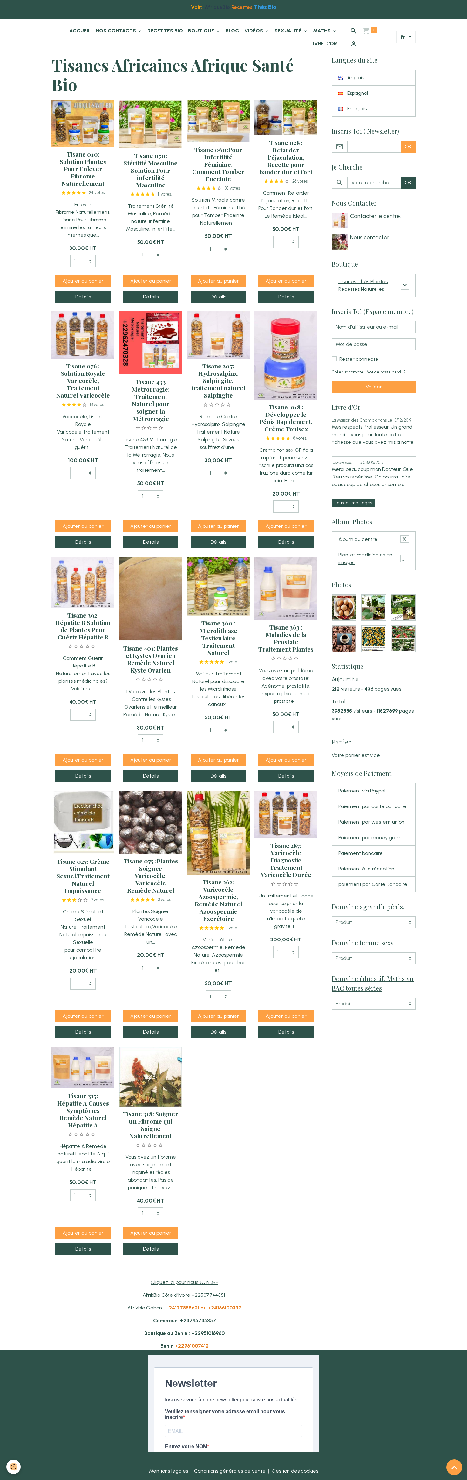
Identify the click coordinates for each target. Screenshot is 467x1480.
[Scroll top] (454, 1467)
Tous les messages (353, 503)
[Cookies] (13, 1467)
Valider (374, 387)
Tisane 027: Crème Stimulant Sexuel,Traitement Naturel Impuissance (83, 876)
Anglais (355, 77)
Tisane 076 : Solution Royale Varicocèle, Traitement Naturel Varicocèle (83, 380)
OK (408, 146)
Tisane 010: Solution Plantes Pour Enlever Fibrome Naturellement (83, 168)
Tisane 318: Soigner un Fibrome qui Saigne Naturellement (150, 1125)
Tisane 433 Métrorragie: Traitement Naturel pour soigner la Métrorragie (151, 400)
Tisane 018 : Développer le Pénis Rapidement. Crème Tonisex (286, 418)
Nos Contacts (116, 31)
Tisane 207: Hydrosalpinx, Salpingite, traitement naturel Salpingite (218, 380)
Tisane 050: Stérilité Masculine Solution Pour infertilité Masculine (151, 170)
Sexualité (288, 31)
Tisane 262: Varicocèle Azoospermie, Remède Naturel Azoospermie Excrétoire (218, 900)
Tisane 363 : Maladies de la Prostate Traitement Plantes (286, 638)
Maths (322, 31)
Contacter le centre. (375, 216)
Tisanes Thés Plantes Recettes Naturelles (363, 285)
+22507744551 (209, 1295)
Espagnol (357, 93)
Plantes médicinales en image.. (373, 558)
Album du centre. (372, 539)
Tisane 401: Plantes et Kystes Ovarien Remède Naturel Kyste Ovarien (150, 659)
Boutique (201, 31)
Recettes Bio (165, 31)
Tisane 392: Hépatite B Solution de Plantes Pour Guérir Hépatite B (83, 626)
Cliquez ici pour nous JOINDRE (184, 1282)
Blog (232, 31)
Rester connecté (358, 359)
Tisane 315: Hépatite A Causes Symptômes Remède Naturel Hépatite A (83, 1110)
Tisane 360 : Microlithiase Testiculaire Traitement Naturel (218, 637)
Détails (83, 297)
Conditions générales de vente (230, 1471)
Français (356, 109)
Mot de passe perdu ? (386, 372)
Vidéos (254, 31)
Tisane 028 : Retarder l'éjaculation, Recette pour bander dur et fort (286, 157)
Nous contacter (369, 237)
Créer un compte (347, 372)
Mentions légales (168, 1471)
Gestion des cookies (295, 1471)
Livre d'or (323, 43)
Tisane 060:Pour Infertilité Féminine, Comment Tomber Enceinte (218, 164)
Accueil (80, 31)
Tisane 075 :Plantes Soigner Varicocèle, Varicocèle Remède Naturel (151, 875)
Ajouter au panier (83, 281)
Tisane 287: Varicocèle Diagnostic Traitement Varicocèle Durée (286, 860)
